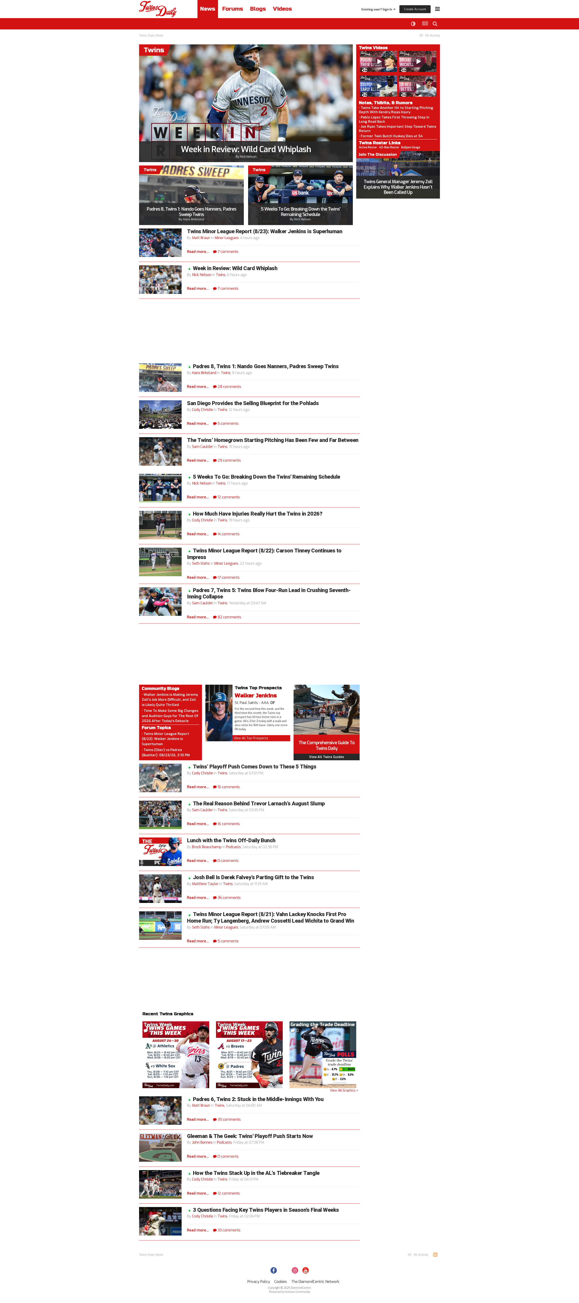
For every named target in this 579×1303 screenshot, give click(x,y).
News (207, 9)
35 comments (229, 1119)
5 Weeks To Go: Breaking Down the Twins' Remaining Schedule (300, 212)
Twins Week (158, 1024)
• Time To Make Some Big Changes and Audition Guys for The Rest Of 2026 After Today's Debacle (170, 715)
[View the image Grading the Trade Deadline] (323, 1054)
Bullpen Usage (410, 147)
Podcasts (233, 847)
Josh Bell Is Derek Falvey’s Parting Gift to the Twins (253, 877)
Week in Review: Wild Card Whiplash (246, 149)
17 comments (228, 577)
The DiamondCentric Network (315, 1281)
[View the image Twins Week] (176, 1054)
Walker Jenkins (256, 695)
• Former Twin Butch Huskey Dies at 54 (391, 136)
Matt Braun (201, 237)
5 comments (228, 423)
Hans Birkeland (193, 219)
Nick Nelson (248, 156)
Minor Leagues (227, 237)
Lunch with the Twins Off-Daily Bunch (231, 841)
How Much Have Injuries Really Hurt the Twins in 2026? (258, 514)
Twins (220, 274)
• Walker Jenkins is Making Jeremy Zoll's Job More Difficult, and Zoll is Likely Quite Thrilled (170, 699)
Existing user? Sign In (377, 9)
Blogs (258, 9)
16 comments (228, 787)
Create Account (415, 9)
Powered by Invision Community (289, 1292)
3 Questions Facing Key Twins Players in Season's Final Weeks (266, 1210)
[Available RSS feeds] (435, 1255)
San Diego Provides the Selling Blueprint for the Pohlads (253, 403)
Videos (282, 9)
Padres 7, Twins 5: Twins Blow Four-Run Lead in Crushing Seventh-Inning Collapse (269, 593)
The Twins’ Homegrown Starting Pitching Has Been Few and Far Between (272, 440)
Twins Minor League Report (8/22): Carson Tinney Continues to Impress (264, 554)
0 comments (228, 860)
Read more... (198, 251)
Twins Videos (373, 47)
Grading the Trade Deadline (323, 1024)
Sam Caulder (202, 446)
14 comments (228, 534)
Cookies (280, 1281)
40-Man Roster (389, 147)
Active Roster (368, 147)
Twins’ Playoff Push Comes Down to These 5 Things (254, 767)
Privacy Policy (258, 1281)
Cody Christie (202, 409)
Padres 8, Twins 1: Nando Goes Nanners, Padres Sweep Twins (191, 212)
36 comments (229, 897)
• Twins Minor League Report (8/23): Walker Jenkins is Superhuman (165, 739)
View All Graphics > (344, 1090)
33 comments (228, 1230)
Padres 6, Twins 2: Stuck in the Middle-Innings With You (258, 1099)
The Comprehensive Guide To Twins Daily (327, 745)
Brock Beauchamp (206, 847)
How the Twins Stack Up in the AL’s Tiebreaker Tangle (256, 1173)
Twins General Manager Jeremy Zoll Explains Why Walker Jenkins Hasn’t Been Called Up (398, 187)
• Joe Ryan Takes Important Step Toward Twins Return (397, 128)
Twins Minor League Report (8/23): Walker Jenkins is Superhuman (264, 231)
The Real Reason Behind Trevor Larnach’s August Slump (259, 804)
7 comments (227, 251)
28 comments (229, 386)
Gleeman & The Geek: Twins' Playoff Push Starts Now (250, 1136)
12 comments (228, 497)
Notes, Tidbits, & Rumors (386, 102)
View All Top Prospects (251, 738)
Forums (232, 9)
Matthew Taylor (205, 883)
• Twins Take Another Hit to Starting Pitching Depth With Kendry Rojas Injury (396, 110)
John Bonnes (202, 1142)
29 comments (229, 460)
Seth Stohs (201, 563)
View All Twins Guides (326, 757)
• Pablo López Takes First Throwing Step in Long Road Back (394, 119)
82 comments (229, 617)
